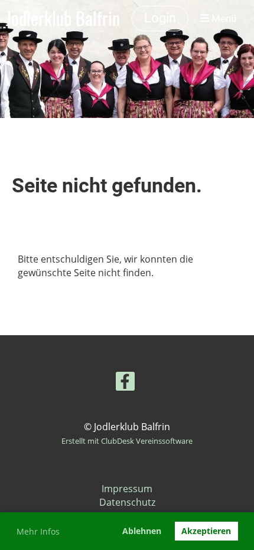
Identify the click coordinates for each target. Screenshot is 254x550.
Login (160, 18)
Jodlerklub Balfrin (63, 18)
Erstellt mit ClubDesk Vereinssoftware (127, 441)
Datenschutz (127, 502)
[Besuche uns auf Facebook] (125, 383)
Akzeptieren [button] (206, 530)
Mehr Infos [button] (38, 531)
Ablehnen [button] (141, 530)
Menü (222, 18)
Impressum (127, 488)
